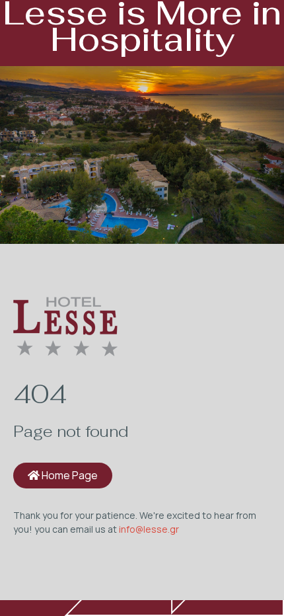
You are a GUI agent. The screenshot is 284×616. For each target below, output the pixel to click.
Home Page (69, 475)
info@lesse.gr (149, 529)
